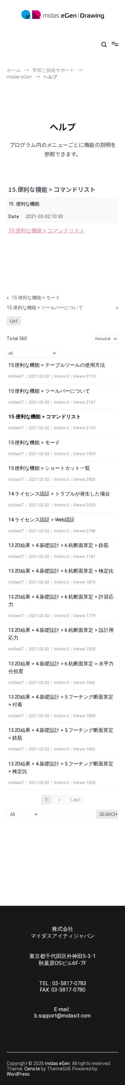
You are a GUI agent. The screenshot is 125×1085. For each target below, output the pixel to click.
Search (108, 814)
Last (75, 799)
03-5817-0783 (69, 983)
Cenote (32, 1068)
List (14, 321)
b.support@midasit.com (62, 1016)
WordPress (18, 1074)
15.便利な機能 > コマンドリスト (46, 230)
